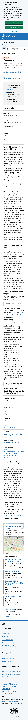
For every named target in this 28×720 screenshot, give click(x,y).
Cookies (4, 684)
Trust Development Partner (13, 571)
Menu (4, 45)
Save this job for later (13, 78)
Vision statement (7, 693)
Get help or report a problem (11, 671)
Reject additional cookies (14, 27)
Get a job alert (10, 609)
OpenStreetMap (17, 551)
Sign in (4, 39)
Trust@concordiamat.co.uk (12, 443)
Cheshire (9, 616)
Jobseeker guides (7, 640)
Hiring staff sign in (8, 658)
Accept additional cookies (14, 23)
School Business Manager (13, 597)
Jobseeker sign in (7, 633)
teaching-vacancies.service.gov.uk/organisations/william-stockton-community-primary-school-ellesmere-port (14, 453)
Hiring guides (6, 661)
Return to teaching (8, 643)
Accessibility (6, 689)
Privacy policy (13, 684)
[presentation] (14, 538)
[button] (17, 538)
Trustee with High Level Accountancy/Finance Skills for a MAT (14, 583)
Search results (11, 53)
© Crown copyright (14, 716)
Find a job (5, 636)
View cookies (14, 31)
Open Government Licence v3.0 (12, 701)
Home (4, 53)
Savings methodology (9, 691)
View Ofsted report (10, 427)
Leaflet (6, 551)
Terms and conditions (9, 686)
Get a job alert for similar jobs (14, 73)
